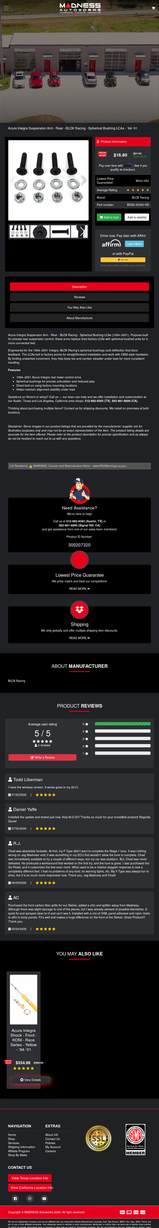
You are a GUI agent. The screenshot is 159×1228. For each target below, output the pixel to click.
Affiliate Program (19, 1151)
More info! (142, 181)
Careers (50, 1151)
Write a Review (44, 757)
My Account (53, 1147)
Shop (11, 1139)
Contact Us (52, 1139)
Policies (50, 1143)
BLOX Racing (140, 197)
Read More (78, 588)
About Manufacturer (79, 318)
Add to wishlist (137, 217)
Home (12, 1135)
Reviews (79, 297)
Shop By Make (17, 1155)
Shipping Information (21, 1147)
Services (13, 1143)
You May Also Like (79, 307)
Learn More (134, 244)
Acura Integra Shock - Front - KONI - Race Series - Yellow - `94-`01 (24, 1039)
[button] (84, 180)
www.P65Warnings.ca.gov (109, 466)
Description (79, 286)
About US (51, 1135)
